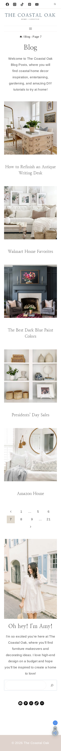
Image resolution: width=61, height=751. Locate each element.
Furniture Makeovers (37, 159)
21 (48, 519)
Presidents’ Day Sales (30, 415)
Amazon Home (30, 493)
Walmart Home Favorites (30, 251)
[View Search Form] (55, 4)
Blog (13, 159)
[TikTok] (22, 4)
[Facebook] (7, 4)
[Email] (37, 4)
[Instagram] (15, 4)
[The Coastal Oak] (30, 17)
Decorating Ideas (35, 244)
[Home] (20, 36)
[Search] (52, 685)
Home (46, 408)
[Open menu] (30, 28)
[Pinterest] (29, 4)
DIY (20, 159)
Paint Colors (46, 323)
